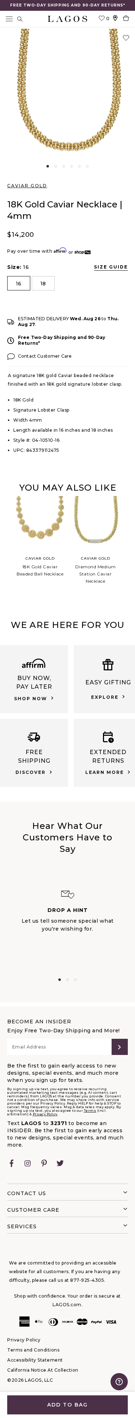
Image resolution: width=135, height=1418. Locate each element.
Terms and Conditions (33, 1350)
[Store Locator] (115, 19)
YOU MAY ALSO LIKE (67, 487)
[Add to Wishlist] (126, 38)
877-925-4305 (87, 1280)
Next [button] (128, 546)
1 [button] (47, 166)
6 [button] (87, 166)
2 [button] (55, 166)
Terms (90, 1110)
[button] (67, 96)
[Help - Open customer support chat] (119, 1381)
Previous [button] (6, 546)
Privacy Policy (45, 1114)
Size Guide (111, 267)
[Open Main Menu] (9, 19)
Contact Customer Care (45, 356)
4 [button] (71, 166)
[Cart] (126, 19)
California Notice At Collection (42, 1370)
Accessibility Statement (35, 1360)
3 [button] (63, 166)
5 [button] (79, 166)
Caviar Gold (27, 185)
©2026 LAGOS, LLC (30, 1380)
